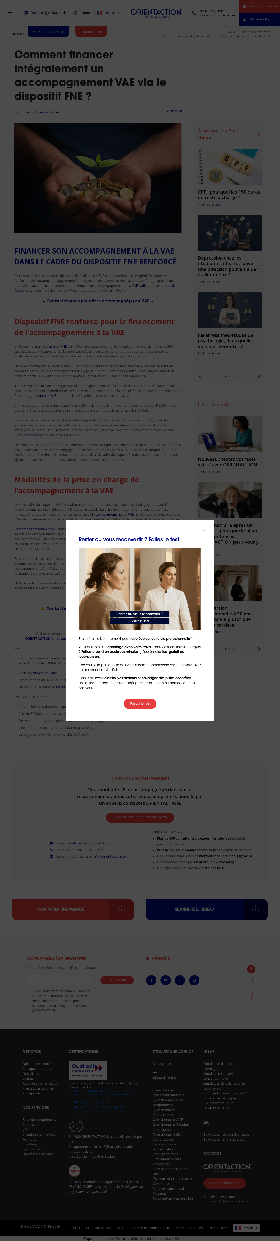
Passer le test (140, 703)
